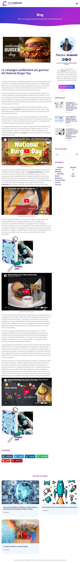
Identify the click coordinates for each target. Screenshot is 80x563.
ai (30, 174)
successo (24, 133)
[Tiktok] (69, 59)
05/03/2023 (6, 550)
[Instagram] (66, 59)
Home (19, 19)
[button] (7, 456)
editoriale (73, 167)
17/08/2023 (45, 510)
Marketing (63, 71)
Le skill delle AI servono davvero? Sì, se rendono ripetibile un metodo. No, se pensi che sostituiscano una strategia (72, 133)
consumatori (5, 184)
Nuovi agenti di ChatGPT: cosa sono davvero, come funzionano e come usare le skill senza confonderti (71, 106)
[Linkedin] (63, 59)
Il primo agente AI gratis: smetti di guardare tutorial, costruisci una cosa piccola (71, 119)
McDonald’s (17, 109)
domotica (60, 167)
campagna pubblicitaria (35, 172)
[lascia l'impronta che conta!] (17, 254)
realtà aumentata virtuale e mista (60, 178)
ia (73, 170)
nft (73, 174)
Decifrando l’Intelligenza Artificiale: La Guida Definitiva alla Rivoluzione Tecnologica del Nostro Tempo (20, 508)
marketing (60, 174)
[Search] (76, 154)
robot (73, 176)
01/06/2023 (6, 512)
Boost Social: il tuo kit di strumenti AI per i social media (59, 507)
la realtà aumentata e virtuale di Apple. (15, 546)
